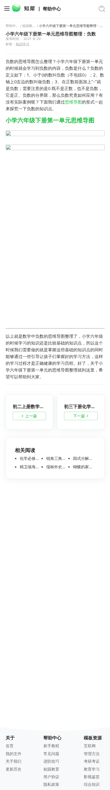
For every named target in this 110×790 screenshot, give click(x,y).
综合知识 (92, 784)
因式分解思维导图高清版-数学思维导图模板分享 (83, 458)
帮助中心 (52, 9)
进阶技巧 (51, 761)
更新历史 (13, 769)
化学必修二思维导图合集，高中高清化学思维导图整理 (30, 458)
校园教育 (28, 26)
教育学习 (92, 769)
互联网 (90, 745)
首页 (10, 745)
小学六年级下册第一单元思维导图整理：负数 (71, 26)
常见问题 (51, 753)
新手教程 (51, 745)
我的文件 (13, 753)
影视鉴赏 (92, 776)
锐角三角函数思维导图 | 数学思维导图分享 (56, 458)
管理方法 (92, 753)
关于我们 (13, 761)
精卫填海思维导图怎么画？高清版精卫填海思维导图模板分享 (30, 467)
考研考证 (92, 761)
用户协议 (51, 776)
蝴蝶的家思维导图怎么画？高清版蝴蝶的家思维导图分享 (83, 467)
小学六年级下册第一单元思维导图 (50, 120)
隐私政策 (51, 784)
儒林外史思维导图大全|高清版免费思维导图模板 (56, 467)
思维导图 (73, 102)
